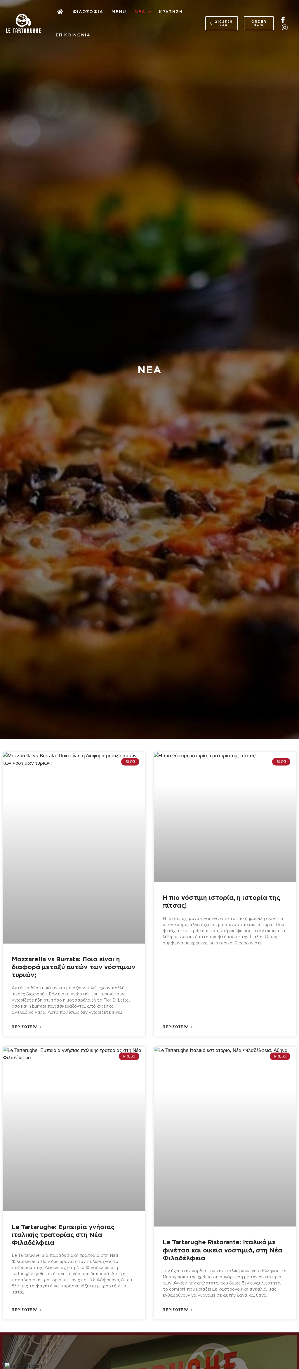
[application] (148, 11)
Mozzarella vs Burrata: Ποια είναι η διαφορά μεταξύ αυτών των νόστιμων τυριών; (73, 967)
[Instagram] (284, 27)
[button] (143, 11)
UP (289, 1345)
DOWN (289, 1359)
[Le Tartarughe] (23, 23)
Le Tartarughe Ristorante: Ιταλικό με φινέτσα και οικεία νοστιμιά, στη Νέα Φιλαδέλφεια (222, 1250)
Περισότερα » (27, 1027)
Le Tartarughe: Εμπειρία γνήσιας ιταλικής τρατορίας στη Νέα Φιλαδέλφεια (63, 1235)
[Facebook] (283, 20)
